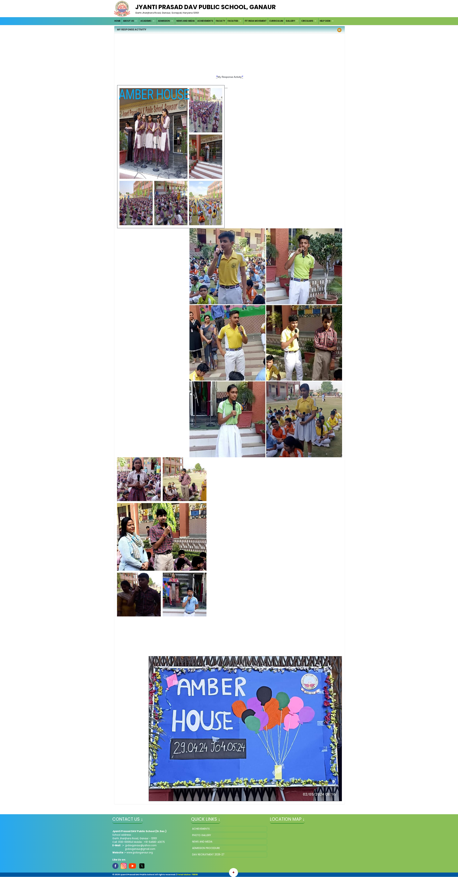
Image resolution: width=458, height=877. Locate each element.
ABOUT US (128, 20)
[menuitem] (117, 21)
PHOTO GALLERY (201, 835)
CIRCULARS (307, 20)
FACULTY (220, 20)
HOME (117, 20)
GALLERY (290, 20)
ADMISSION (164, 20)
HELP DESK (325, 20)
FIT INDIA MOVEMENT (256, 20)
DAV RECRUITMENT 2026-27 (208, 854)
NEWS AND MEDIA (185, 20)
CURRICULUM (276, 20)
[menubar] (224, 21)
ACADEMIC (146, 20)
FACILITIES (233, 20)
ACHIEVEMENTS (205, 20)
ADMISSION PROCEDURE (206, 848)
